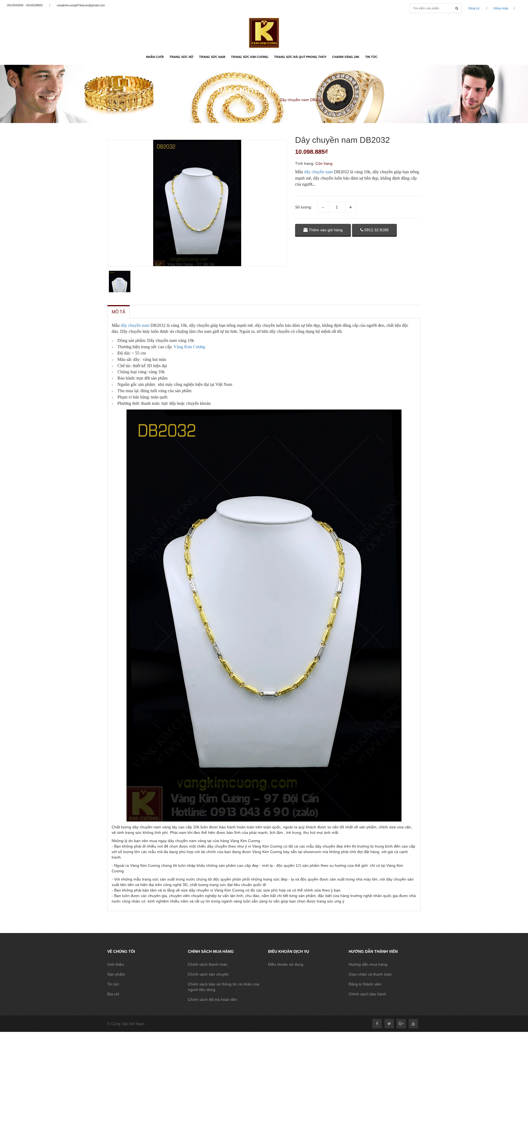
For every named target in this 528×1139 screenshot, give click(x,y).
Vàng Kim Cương (189, 346)
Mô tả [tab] (118, 312)
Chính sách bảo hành (367, 994)
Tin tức (371, 57)
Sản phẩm (116, 974)
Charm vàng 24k (345, 57)
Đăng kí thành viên (365, 984)
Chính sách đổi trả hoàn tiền (212, 999)
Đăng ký (474, 8)
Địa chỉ (113, 994)
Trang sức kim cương (249, 57)
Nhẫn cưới (155, 57)
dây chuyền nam (318, 171)
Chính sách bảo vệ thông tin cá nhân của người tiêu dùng (223, 987)
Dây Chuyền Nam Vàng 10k (251, 100)
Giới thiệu (115, 964)
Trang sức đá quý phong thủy (300, 57)
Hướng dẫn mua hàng (368, 964)
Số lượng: (303, 207)
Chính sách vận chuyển (208, 974)
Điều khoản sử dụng (285, 964)
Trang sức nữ (181, 57)
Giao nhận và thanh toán (370, 974)
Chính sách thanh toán (207, 964)
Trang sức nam (212, 57)
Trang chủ (212, 100)
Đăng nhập (501, 8)
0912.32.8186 (376, 230)
